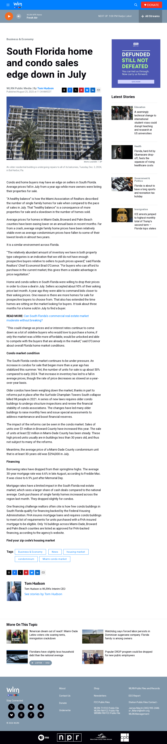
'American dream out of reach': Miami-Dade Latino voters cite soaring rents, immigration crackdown (53, 635)
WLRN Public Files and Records (144, 688)
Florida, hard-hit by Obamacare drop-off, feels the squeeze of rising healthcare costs (144, 158)
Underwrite (65, 710)
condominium (26, 559)
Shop (96, 688)
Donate (63, 703)
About (62, 688)
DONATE (153, 5)
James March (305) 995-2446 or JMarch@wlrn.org (144, 709)
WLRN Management (139, 714)
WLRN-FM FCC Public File (106, 711)
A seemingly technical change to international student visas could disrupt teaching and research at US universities (145, 122)
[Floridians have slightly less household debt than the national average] (17, 657)
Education (139, 107)
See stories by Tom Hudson (43, 594)
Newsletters (100, 696)
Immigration (141, 209)
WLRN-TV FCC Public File (106, 708)
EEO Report (134, 696)
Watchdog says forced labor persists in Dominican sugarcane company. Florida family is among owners (127, 635)
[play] (9, 16)
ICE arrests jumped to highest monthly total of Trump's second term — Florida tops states (145, 221)
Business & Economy (20, 39)
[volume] (19, 16)
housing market (76, 552)
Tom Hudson (45, 88)
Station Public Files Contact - (143, 702)
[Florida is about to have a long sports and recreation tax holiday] (122, 184)
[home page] (18, 5)
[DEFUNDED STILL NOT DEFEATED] (136, 63)
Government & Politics (142, 179)
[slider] (23, 16)
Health (137, 146)
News (55, 552)
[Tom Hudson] (14, 591)
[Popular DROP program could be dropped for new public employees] (92, 657)
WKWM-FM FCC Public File (107, 713)
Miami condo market (55, 559)
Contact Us (64, 696)
